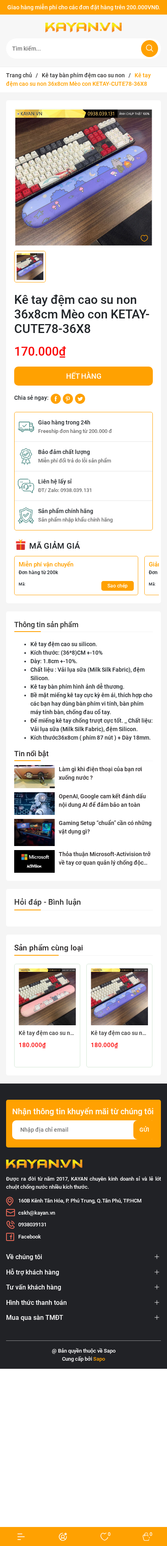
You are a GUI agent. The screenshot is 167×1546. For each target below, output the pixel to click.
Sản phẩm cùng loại (48, 947)
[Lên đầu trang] (154, 1509)
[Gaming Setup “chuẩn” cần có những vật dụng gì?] (34, 832)
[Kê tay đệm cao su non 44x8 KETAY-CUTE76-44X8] (47, 996)
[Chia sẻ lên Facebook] (56, 398)
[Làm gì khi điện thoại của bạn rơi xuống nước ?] (34, 776)
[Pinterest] (68, 398)
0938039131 (32, 1225)
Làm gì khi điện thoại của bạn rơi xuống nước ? (100, 773)
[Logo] (83, 27)
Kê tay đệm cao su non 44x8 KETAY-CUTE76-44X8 (47, 1033)
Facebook (29, 1237)
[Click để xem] (83, 177)
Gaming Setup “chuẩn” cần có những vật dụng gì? (105, 827)
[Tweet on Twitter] (80, 398)
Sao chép (117, 586)
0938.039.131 (76, 490)
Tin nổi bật (31, 753)
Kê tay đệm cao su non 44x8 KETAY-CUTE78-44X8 (119, 1033)
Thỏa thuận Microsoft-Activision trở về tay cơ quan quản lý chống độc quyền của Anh (104, 859)
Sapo (99, 1359)
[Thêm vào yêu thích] (144, 237)
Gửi (144, 1129)
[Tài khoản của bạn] (21, 1536)
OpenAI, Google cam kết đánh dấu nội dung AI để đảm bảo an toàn (102, 800)
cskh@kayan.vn (36, 1213)
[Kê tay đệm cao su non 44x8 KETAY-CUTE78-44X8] (119, 996)
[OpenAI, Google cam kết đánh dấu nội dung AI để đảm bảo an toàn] (34, 803)
